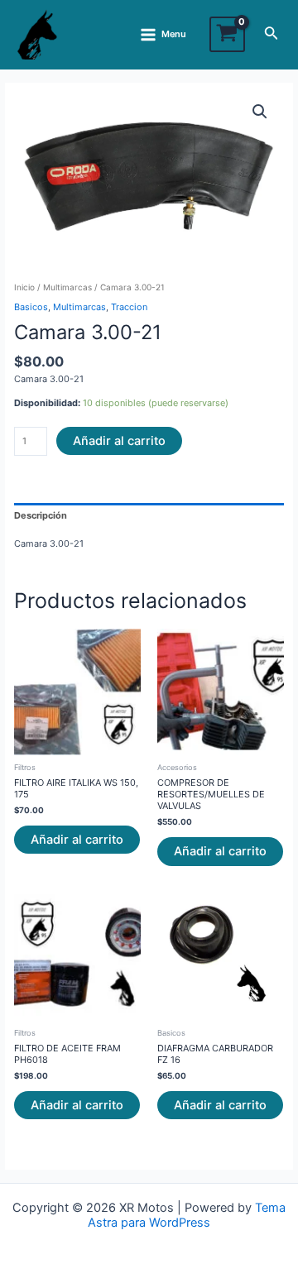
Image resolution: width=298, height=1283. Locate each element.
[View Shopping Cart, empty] (227, 34)
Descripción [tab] (40, 515)
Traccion (129, 307)
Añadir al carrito (119, 440)
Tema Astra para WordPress (187, 1215)
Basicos (31, 307)
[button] (260, 112)
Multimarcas (67, 287)
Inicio (24, 287)
